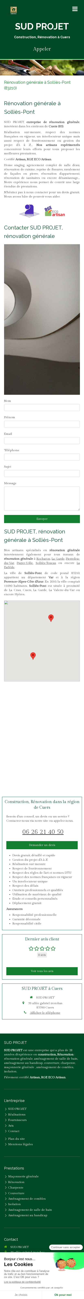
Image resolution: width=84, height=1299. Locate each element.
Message (10, 483)
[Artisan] (29, 211)
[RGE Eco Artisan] (54, 211)
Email (8, 434)
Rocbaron (43, 558)
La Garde (58, 558)
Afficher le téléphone (45, 1013)
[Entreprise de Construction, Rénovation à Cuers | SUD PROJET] (13, 10)
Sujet (7, 466)
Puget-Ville (25, 563)
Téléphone (11, 450)
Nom (7, 401)
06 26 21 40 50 (43, 832)
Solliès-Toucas (46, 563)
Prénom (9, 417)
